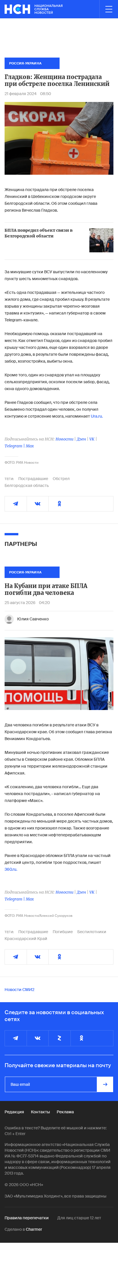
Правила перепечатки (27, 1217)
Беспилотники (91, 931)
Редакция (14, 1111)
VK (92, 439)
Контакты (40, 1111)
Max (30, 446)
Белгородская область (27, 485)
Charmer (34, 1229)
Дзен (81, 439)
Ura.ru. (97, 416)
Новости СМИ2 (19, 989)
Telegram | (15, 446)
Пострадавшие (33, 478)
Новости (64, 439)
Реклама (65, 1111)
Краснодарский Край (26, 938)
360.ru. (11, 869)
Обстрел (61, 478)
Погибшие (63, 931)
